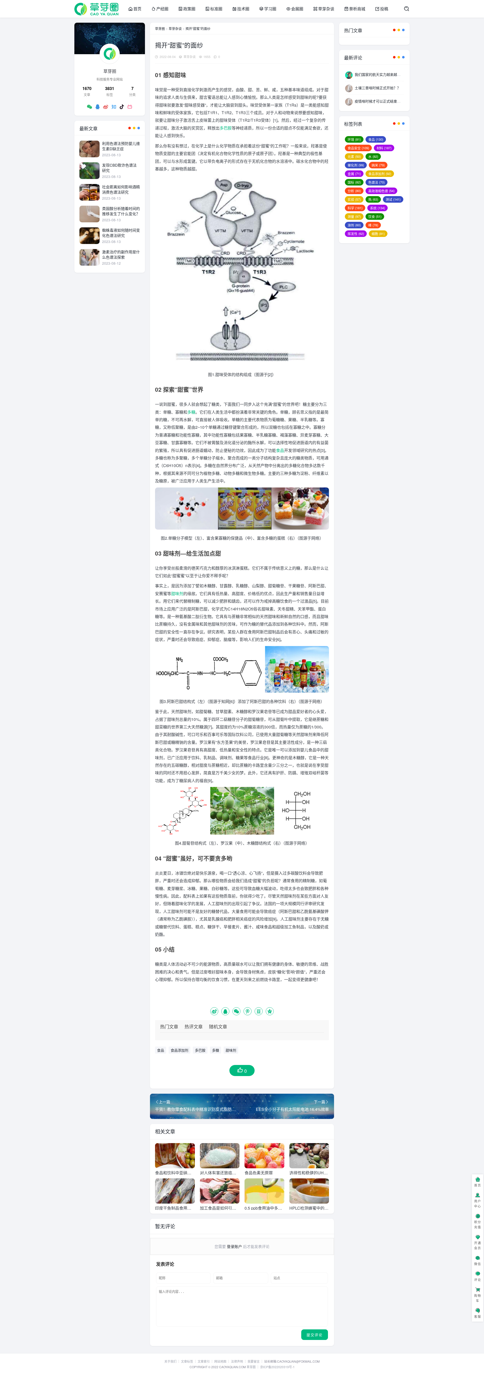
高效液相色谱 (381, 190)
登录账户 (234, 1246)
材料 (384, 147)
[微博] (105, 106)
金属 (354, 173)
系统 (377, 207)
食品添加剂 (179, 1050)
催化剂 (356, 165)
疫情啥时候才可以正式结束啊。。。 (381, 101)
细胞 (378, 233)
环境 (354, 139)
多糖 (191, 412)
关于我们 (170, 1361)
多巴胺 (226, 128)
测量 (354, 216)
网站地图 (220, 1361)
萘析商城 (357, 9)
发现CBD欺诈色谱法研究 (119, 167)
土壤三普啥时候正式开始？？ (378, 87)
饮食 (374, 216)
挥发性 (356, 233)
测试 (393, 199)
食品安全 (358, 147)
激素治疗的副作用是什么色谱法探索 (121, 254)
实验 (354, 199)
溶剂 (354, 225)
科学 (355, 207)
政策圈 (189, 9)
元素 (354, 156)
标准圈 (216, 9)
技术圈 (243, 9)
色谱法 (376, 182)
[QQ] (97, 106)
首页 (137, 9)
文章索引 (204, 1361)
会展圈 (297, 9)
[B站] (129, 106)
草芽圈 (160, 28)
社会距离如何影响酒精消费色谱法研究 (121, 189)
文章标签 (187, 1361)
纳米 (378, 165)
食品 (280, 450)
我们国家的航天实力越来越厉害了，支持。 (388, 74)
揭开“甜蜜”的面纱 (198, 28)
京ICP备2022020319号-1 (277, 1367)
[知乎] (113, 106)
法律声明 (237, 1361)
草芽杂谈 (326, 9)
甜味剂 (177, 593)
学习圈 (270, 9)
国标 (354, 182)
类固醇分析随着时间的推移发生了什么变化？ (121, 211)
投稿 (384, 9)
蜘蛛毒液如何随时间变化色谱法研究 (121, 232)
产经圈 (162, 9)
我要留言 (254, 1361)
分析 (354, 190)
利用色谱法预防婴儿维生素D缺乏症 (121, 146)
